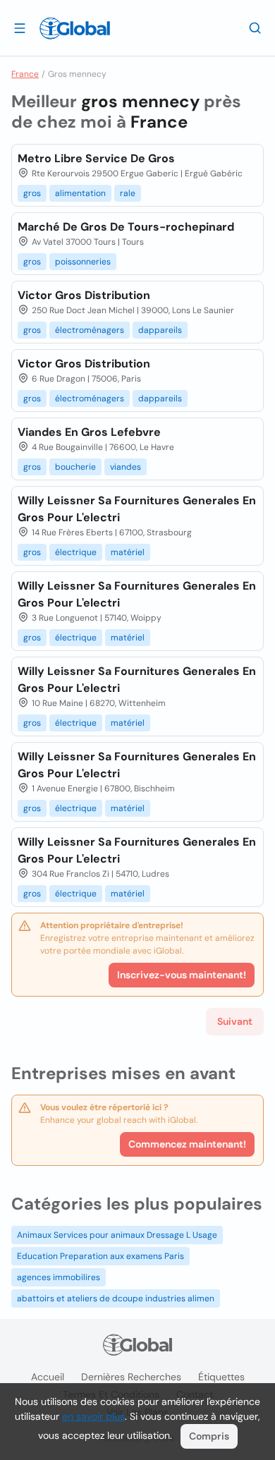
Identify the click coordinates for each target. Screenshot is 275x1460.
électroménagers (89, 330)
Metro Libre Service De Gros (96, 158)
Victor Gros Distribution (84, 295)
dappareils (160, 330)
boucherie (75, 467)
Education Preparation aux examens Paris (100, 1256)
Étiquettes (221, 1376)
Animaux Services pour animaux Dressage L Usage (117, 1235)
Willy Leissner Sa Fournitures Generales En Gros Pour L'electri (137, 509)
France (25, 74)
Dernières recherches (131, 1376)
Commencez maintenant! (187, 1144)
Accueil (47, 1376)
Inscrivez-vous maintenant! (181, 974)
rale (127, 193)
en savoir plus (93, 1416)
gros (32, 193)
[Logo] (74, 28)
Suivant (234, 1021)
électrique (76, 552)
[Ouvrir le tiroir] (20, 27)
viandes (125, 467)
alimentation (80, 193)
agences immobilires (58, 1277)
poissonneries (83, 261)
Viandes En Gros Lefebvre (89, 432)
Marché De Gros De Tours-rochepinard (126, 226)
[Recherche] (255, 27)
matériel (128, 552)
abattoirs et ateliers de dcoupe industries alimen (115, 1298)
